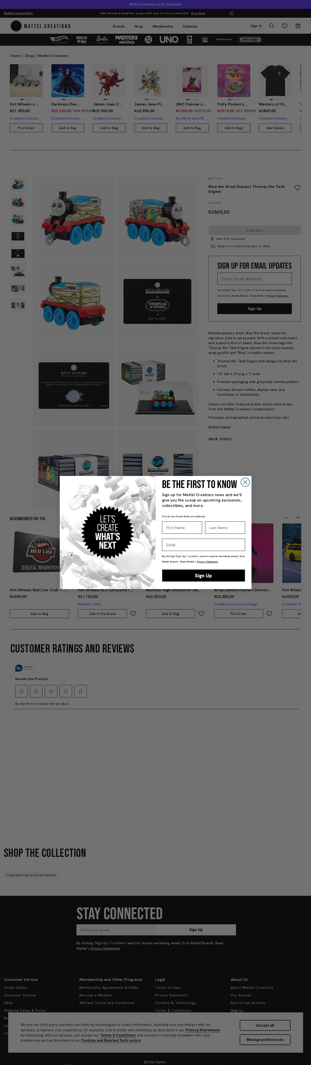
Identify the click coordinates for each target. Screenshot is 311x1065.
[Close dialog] (245, 482)
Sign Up (203, 575)
